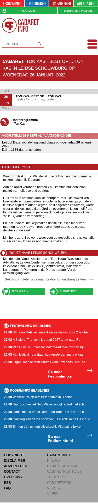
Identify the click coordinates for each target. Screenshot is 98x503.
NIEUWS (54, 461)
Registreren (70, 10)
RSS (7, 483)
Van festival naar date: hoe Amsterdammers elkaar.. (44, 354)
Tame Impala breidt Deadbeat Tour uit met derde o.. (44, 412)
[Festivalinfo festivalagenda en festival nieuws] (12, 3)
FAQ (7, 488)
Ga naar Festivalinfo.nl (60, 374)
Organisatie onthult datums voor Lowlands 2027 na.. (45, 362)
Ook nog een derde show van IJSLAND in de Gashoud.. (48, 419)
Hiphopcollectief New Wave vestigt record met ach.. (44, 404)
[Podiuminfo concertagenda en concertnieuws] (37, 3)
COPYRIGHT (14, 455)
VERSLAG (55, 488)
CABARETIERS (59, 483)
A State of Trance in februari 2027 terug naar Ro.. (43, 340)
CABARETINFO (59, 455)
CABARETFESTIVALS (64, 472)
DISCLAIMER (14, 461)
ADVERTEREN (15, 466)
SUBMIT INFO (68, 291)
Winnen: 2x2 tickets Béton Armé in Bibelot (38, 397)
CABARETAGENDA (62, 466)
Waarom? (87, 10)
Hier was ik (20, 291)
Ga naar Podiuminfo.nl (60, 439)
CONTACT (12, 472)
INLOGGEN (28, 10)
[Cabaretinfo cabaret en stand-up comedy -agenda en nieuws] (61, 3)
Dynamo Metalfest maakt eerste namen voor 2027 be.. (46, 332)
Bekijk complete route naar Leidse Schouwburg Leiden (45, 279)
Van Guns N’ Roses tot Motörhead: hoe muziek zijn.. (45, 347)
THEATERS (56, 477)
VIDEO (52, 494)
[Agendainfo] (86, 3)
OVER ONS (13, 477)
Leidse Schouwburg (30, 99)
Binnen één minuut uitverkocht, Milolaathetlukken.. (44, 426)
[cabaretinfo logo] (20, 25)
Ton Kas (19, 123)
